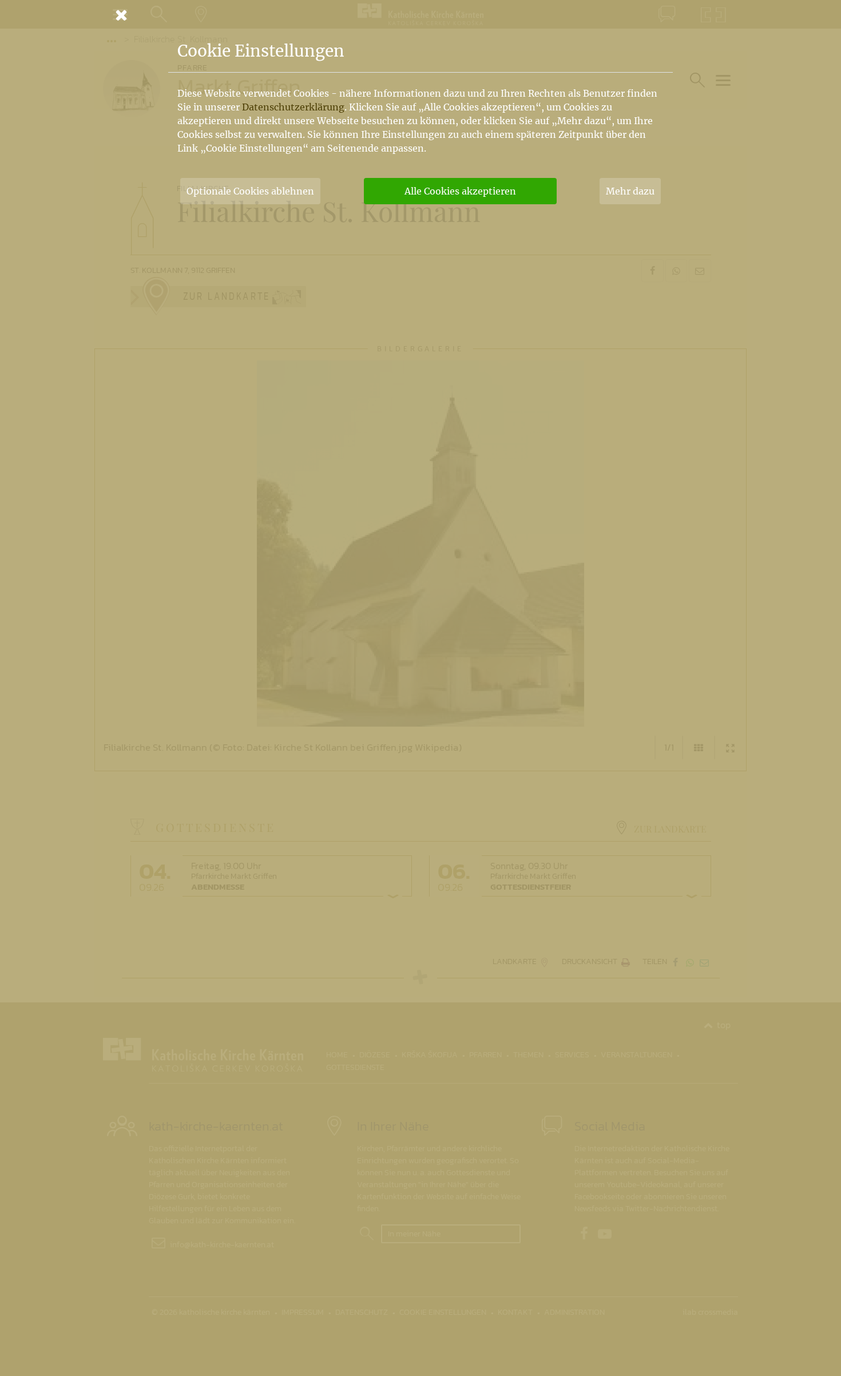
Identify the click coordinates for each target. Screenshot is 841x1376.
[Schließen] (420, 15)
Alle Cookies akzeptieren (460, 191)
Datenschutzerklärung (293, 107)
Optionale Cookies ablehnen (250, 191)
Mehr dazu (630, 191)
